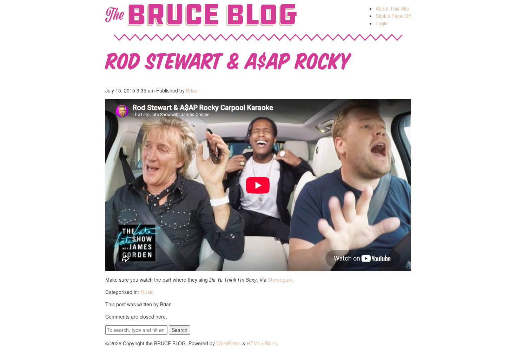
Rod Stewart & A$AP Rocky (227, 59)
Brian (192, 90)
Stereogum (280, 279)
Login (382, 23)
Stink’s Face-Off (393, 15)
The (114, 15)
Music (146, 291)
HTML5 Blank (262, 343)
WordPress (228, 343)
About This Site (392, 8)
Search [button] (179, 329)
